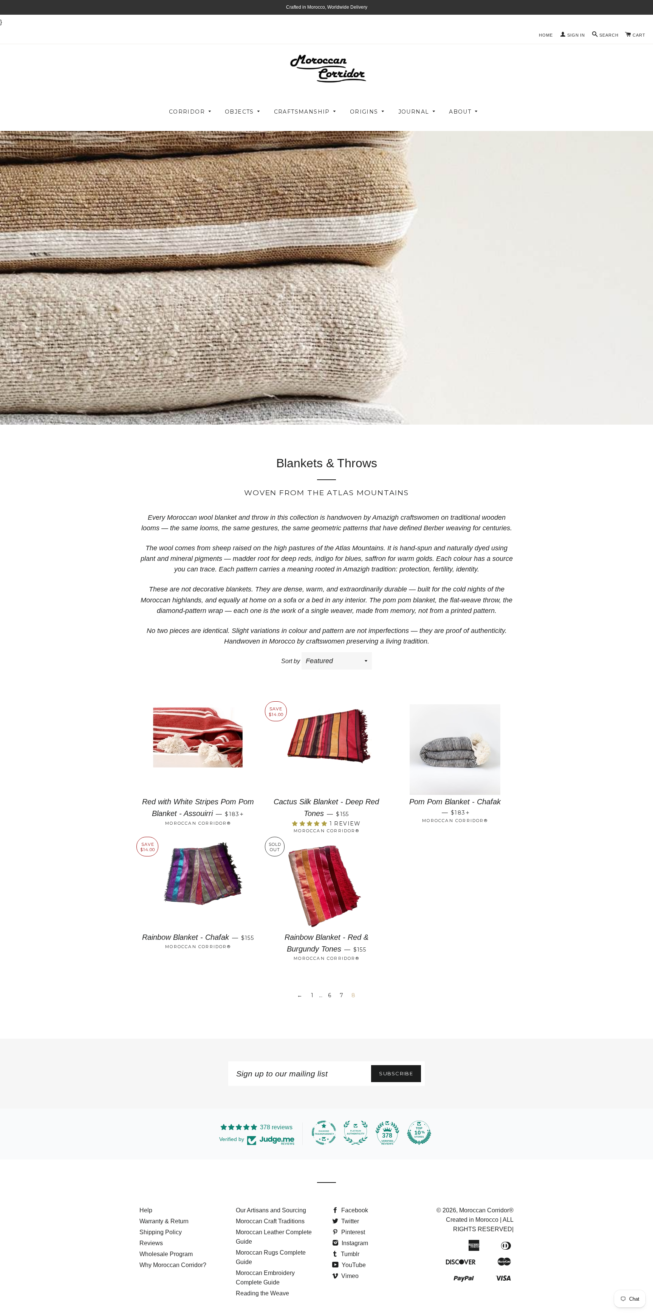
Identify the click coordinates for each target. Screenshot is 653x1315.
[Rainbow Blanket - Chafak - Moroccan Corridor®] (198, 883)
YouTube (353, 1265)
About (460, 111)
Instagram (354, 1243)
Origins (364, 111)
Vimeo (349, 1276)
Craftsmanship (302, 111)
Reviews (151, 1243)
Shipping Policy (160, 1232)
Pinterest (352, 1232)
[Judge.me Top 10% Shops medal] (419, 1133)
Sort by (290, 661)
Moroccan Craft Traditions (270, 1221)
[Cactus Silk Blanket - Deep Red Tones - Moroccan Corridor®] (326, 747)
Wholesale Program (166, 1254)
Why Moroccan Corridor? (172, 1265)
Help (145, 1210)
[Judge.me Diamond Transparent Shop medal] (324, 1133)
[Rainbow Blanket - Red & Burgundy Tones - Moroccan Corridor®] (326, 883)
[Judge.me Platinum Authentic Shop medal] (356, 1133)
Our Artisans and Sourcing (271, 1210)
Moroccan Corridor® (486, 1210)
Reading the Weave (262, 1293)
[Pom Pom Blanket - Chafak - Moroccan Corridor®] (455, 747)
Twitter (349, 1221)
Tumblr (349, 1254)
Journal (413, 111)
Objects (239, 111)
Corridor (187, 111)
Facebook (354, 1210)
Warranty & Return (164, 1221)
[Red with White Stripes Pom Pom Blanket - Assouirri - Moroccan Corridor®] (198, 747)
